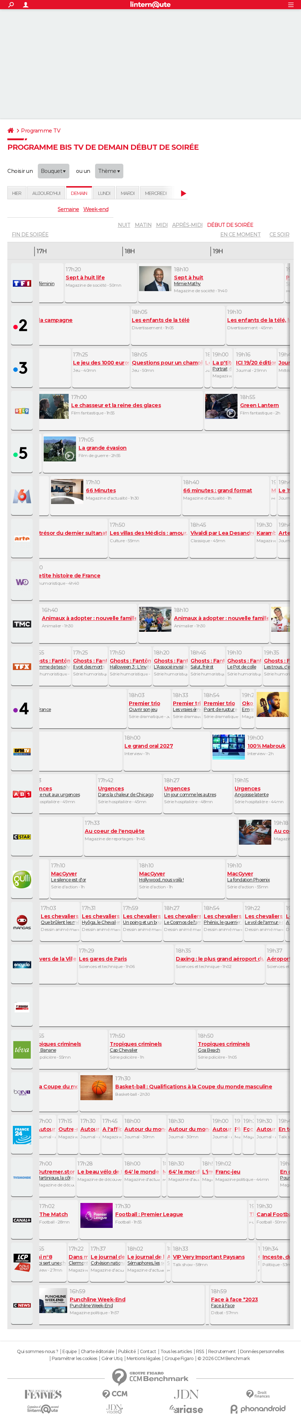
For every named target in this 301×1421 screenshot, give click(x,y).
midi (162, 225)
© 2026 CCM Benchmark (223, 1358)
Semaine (68, 209)
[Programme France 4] (23, 709)
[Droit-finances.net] (258, 1394)
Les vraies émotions (187, 706)
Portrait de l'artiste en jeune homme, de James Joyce (222, 365)
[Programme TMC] (23, 624)
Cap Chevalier (136, 1046)
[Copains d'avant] (43, 1409)
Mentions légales (143, 1358)
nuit (124, 225)
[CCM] (114, 1394)
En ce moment (240, 234)
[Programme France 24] (23, 1135)
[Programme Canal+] (23, 1220)
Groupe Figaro (178, 1358)
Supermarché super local (168, 1259)
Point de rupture (220, 706)
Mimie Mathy (188, 280)
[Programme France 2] (23, 326)
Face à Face (234, 1302)
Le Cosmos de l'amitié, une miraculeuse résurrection (182, 919)
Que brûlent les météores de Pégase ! (60, 919)
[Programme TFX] (23, 666)
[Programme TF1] (23, 283)
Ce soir (279, 234)
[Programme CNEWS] (23, 1305)
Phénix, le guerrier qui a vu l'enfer (223, 919)
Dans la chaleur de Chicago (125, 791)
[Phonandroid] (258, 1409)
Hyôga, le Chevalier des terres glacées (101, 919)
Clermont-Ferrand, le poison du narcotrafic (78, 1259)
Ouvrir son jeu (144, 706)
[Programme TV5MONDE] (23, 1177)
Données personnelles (262, 1351)
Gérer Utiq (111, 1358)
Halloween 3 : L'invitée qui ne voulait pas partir (130, 663)
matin (143, 225)
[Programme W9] (23, 581)
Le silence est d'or (68, 876)
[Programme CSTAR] (23, 837)
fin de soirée (30, 234)
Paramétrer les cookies (74, 1358)
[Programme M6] (23, 496)
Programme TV (40, 130)
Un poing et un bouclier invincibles (142, 919)
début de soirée (230, 225)
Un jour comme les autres (190, 791)
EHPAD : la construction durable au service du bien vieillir (259, 1259)
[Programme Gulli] (23, 879)
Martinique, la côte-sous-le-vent (55, 1174)
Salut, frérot (207, 663)
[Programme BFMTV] (23, 751)
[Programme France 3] (23, 368)
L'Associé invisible (171, 663)
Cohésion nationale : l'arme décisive (107, 1259)
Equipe (69, 1351)
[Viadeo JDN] (114, 1409)
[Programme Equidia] (23, 1007)
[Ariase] (186, 1409)
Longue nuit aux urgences (53, 791)
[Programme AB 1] (23, 794)
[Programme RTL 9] (23, 411)
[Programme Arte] (23, 539)
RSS (200, 1351)
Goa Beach (224, 1046)
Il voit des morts (90, 663)
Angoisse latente (251, 791)
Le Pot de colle (244, 663)
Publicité (127, 1351)
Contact (148, 1351)
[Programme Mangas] (23, 922)
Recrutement (222, 1351)
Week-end (95, 209)
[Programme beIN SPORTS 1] (23, 1092)
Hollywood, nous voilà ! (161, 876)
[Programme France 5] (23, 453)
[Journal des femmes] (43, 1394)
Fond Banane (55, 1046)
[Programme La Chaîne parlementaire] (23, 1262)
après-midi (187, 225)
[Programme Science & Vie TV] (23, 964)
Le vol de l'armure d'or (264, 919)
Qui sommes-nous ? (37, 1351)
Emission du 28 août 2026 (248, 706)
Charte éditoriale (97, 1351)
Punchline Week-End (97, 1302)
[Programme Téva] (23, 1050)
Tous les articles (176, 1351)
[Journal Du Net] (186, 1394)
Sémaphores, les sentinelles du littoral (145, 1259)
